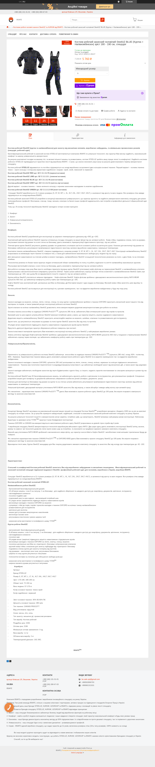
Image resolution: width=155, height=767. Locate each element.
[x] (10, 661)
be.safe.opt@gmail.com (91, 679)
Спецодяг (12, 34)
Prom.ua (89, 748)
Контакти (33, 34)
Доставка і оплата (48, 34)
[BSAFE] (11, 20)
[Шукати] (102, 20)
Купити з (82, 86)
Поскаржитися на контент (71, 750)
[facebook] (8, 661)
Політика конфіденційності (90, 750)
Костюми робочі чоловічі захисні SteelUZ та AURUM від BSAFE (38, 27)
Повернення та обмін (68, 34)
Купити (86, 80)
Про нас (23, 34)
